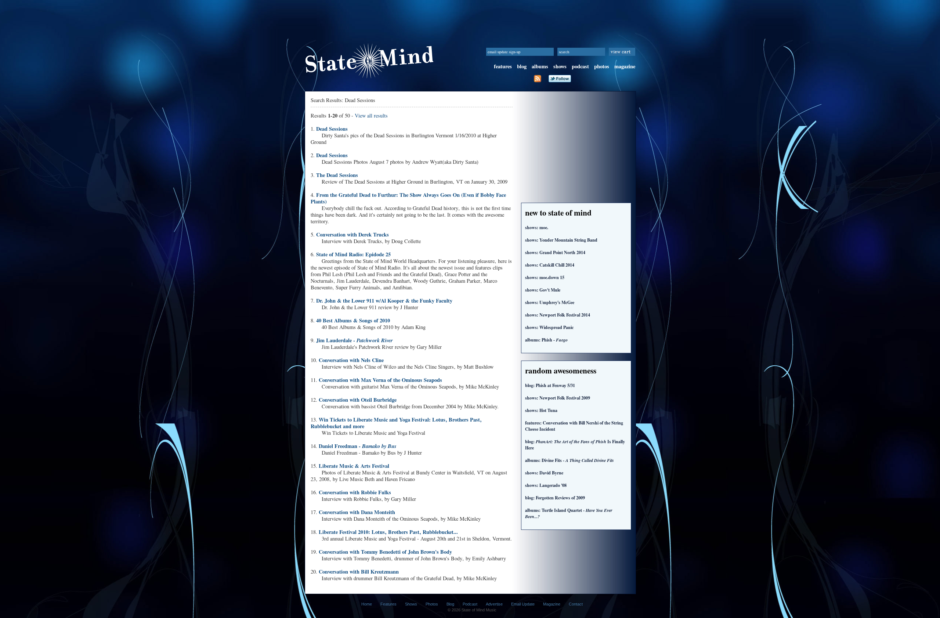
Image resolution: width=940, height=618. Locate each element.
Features (388, 604)
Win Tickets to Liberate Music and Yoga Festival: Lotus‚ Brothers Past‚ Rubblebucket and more (396, 423)
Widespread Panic (549, 327)
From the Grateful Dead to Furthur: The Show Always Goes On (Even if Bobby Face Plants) (408, 198)
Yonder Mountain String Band (561, 240)
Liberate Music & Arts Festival (354, 466)
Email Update (523, 604)
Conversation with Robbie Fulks (355, 492)
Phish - (546, 340)
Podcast (470, 604)
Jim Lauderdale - (354, 340)
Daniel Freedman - (358, 446)
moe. (536, 227)
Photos (432, 604)
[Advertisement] (470, 16)
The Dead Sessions (337, 175)
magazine (624, 66)
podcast (580, 66)
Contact (576, 604)
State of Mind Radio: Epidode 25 (353, 254)
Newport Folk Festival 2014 (557, 315)
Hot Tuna (541, 410)
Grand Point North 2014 (555, 252)
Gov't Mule (542, 290)
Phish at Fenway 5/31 (550, 385)
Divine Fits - (569, 460)
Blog (450, 604)
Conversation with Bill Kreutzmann (359, 571)
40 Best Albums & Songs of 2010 (353, 320)
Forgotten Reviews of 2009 (555, 498)
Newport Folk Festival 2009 (557, 398)
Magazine (551, 604)
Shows (411, 604)
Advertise (494, 604)
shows (560, 66)
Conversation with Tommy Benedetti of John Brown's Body (385, 552)
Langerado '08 (546, 485)
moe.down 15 (544, 277)
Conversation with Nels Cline (351, 360)
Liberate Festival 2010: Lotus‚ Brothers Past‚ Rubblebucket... (388, 532)
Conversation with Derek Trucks (352, 234)
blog (522, 66)
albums (540, 66)
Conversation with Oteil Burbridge (358, 400)
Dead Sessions (332, 129)
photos (601, 66)
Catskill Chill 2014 (549, 265)
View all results (371, 115)
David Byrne (544, 473)
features (503, 66)
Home (366, 604)
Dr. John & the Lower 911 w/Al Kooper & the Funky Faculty (384, 300)
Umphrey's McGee (549, 302)
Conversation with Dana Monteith (357, 512)
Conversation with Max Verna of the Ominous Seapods (380, 380)
